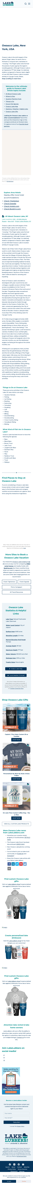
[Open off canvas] (29, 4)
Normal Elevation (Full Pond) (15, 640)
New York (11, 221)
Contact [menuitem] (19, 1167)
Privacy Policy (20, 1126)
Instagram (10, 856)
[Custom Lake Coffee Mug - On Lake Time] (16, 796)
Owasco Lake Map (12, 106)
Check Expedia (10, 204)
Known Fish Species (12, 104)
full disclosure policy (22, 1156)
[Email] (23, 1164)
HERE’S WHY (20, 844)
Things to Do (10, 101)
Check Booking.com (12, 209)
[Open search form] (26, 4)
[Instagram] (14, 1164)
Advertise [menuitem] (26, 1167)
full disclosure (10, 181)
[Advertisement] (16, 25)
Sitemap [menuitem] (21, 1171)
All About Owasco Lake (13, 94)
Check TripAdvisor (11, 201)
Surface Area (10, 631)
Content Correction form (16, 688)
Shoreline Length (11, 635)
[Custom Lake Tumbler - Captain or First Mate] (16, 718)
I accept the (17, 1126)
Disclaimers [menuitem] (14, 1171)
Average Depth (11, 646)
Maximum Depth (11, 650)
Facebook (20, 853)
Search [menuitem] (8, 1167)
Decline (24, 1181)
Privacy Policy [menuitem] (12, 1169)
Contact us (20, 1037)
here (24, 548)
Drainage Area (11, 658)
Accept (9, 1181)
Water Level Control (12, 625)
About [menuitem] (13, 1167)
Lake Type (9, 619)
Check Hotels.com (11, 206)
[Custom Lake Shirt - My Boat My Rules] (16, 757)
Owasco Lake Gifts (12, 111)
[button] (9, 864)
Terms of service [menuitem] (22, 1169)
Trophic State (10, 662)
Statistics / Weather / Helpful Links (17, 109)
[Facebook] (10, 1164)
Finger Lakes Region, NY (23, 221)
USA (14, 219)
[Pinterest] (19, 1164)
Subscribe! (16, 1122)
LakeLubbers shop (14, 884)
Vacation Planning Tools (13, 99)
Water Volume (11, 654)
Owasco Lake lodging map (21, 562)
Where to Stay (10, 96)
